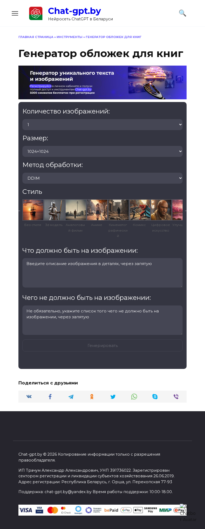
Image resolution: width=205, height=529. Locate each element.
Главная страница (35, 37)
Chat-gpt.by (74, 11)
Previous (18, 210)
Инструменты (69, 37)
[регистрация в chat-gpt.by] (102, 96)
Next (186, 210)
